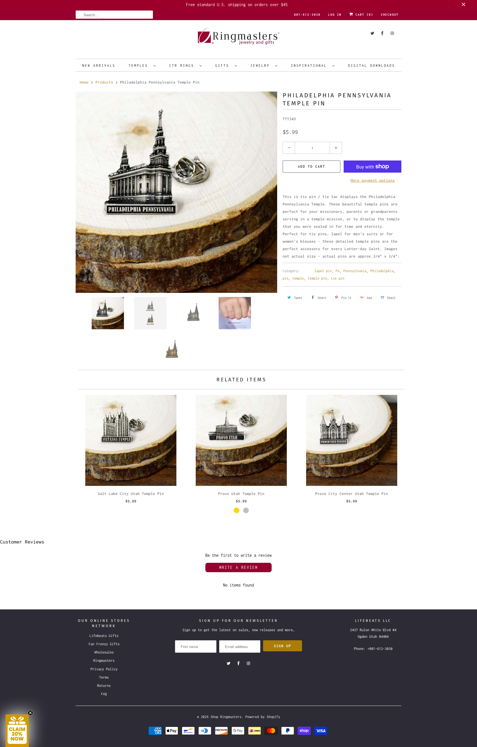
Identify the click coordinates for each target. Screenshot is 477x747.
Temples (140, 65)
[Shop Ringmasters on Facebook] (382, 33)
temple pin (317, 278)
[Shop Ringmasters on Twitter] (372, 33)
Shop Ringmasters (226, 717)
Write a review (238, 567)
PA (338, 271)
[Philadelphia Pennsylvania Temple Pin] (176, 192)
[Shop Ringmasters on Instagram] (392, 33)
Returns (104, 686)
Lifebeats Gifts (103, 636)
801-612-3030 (307, 14)
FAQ (104, 694)
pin (285, 278)
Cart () (363, 14)
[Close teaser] (30, 713)
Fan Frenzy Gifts (104, 644)
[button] (17, 730)
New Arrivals (98, 65)
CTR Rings (183, 65)
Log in (334, 14)
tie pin (337, 278)
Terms (104, 677)
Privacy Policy (104, 669)
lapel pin (323, 271)
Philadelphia (382, 271)
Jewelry (261, 65)
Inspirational (310, 65)
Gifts (223, 65)
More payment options (373, 180)
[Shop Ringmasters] (238, 38)
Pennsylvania (355, 271)
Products (104, 82)
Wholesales (104, 652)
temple (298, 278)
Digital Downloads (371, 65)
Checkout (390, 14)
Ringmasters (104, 660)
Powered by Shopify (262, 717)
